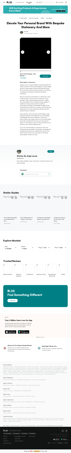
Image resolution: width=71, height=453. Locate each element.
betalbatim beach (27, 390)
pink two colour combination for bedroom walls (19, 419)
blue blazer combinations (39, 418)
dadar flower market (13, 372)
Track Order (17, 438)
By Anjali (26, 31)
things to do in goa (8, 390)
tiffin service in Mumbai (32, 366)
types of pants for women (14, 421)
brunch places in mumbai (28, 371)
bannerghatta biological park (24, 379)
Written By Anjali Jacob (27, 156)
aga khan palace (7, 396)
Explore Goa (6, 388)
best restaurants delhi (30, 412)
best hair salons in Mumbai (33, 368)
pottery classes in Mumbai (14, 371)
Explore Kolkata (7, 405)
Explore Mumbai (7, 365)
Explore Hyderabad (8, 399)
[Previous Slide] (22, 52)
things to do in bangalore (9, 379)
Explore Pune (6, 394)
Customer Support (19, 440)
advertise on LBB (7, 443)
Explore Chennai (7, 383)
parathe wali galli (7, 412)
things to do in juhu (38, 372)
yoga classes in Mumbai (20, 366)
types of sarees (50, 418)
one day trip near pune (18, 396)
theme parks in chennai (34, 385)
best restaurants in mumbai (19, 369)
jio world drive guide (20, 368)
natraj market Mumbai (50, 374)
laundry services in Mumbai (46, 366)
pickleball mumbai (39, 371)
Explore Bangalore (8, 377)
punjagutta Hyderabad (39, 401)
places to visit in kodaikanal (39, 379)
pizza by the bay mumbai (27, 374)
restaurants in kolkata (30, 407)
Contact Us (5, 440)
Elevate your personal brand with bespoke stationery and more (50, 425)
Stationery (23, 425)
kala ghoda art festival (46, 368)
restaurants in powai (8, 366)
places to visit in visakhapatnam (25, 401)
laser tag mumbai (49, 371)
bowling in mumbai (55, 369)
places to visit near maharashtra (51, 372)
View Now (12, 300)
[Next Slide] (48, 52)
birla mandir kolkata (8, 407)
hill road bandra (57, 368)
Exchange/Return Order (20, 436)
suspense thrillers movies (9, 418)
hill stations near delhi (18, 412)
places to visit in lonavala (25, 372)
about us (5, 436)
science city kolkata (19, 407)
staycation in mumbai (45, 369)
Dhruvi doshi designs (31, 425)
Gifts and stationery (15, 425)
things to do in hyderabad (9, 401)
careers (5, 438)
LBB (4, 425)
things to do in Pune (30, 396)
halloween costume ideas (51, 419)
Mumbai (7, 425)
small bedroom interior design (24, 418)
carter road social (39, 374)
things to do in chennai (9, 385)
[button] (59, 2)
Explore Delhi (6, 411)
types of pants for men (38, 419)
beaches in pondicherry (21, 385)
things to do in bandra (33, 369)
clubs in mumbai (58, 366)
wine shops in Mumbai (14, 374)
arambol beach (17, 390)
